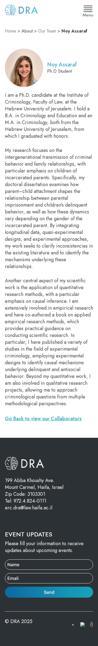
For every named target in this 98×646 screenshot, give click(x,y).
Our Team (47, 31)
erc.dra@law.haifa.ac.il (28, 507)
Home (10, 31)
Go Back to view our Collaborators (43, 418)
